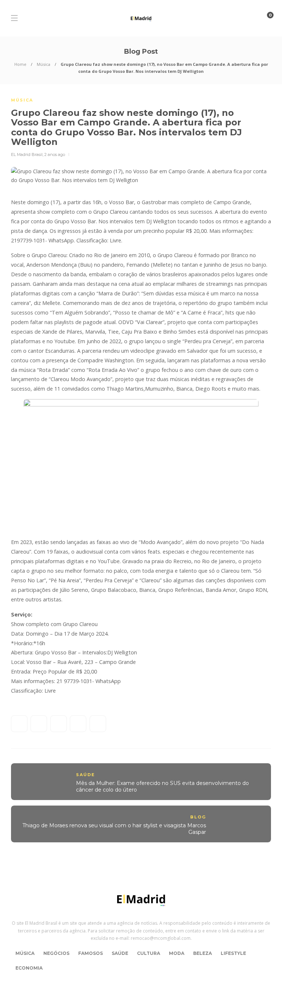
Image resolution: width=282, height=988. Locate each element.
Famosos (90, 953)
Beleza (202, 953)
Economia (29, 968)
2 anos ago (54, 154)
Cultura (148, 953)
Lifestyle (233, 953)
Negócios (56, 953)
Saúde (85, 774)
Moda (176, 953)
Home (20, 64)
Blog (198, 817)
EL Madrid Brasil (27, 154)
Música (43, 64)
